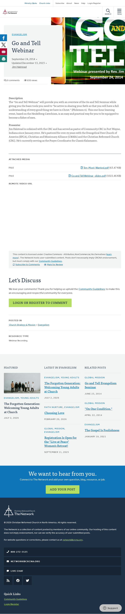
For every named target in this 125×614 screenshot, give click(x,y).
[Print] (3, 58)
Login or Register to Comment (40, 302)
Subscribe (60, 3)
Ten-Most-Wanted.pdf (96, 168)
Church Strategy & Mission (22, 325)
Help (83, 3)
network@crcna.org (73, 540)
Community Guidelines (50, 261)
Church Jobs (44, 3)
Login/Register (94, 3)
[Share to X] (3, 44)
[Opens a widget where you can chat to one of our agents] (110, 608)
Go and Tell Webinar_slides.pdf (88, 176)
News (76, 3)
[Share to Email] (3, 51)
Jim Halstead (19, 67)
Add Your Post (62, 489)
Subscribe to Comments (27, 264)
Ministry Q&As (31, 3)
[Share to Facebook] (3, 37)
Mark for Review (55, 264)
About (69, 3)
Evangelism (19, 34)
